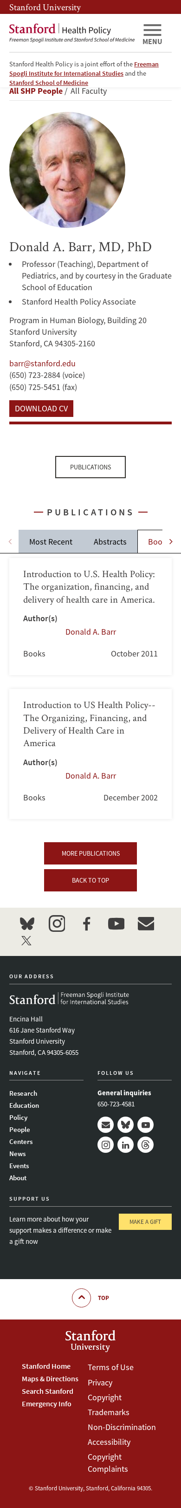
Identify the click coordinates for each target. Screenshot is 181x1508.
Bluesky (125, 1125)
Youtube (145, 1125)
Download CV (41, 408)
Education (24, 1105)
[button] (171, 541)
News (17, 1153)
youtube (116, 923)
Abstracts (110, 541)
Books (159, 541)
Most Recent (50, 541)
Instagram (105, 1145)
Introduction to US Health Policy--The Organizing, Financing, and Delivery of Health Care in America (90, 754)
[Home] (72, 33)
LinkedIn (125, 1145)
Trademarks (108, 1412)
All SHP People (36, 90)
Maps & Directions (50, 1378)
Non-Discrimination (122, 1427)
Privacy (100, 1382)
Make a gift (145, 1222)
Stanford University (45, 7)
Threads (145, 1145)
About (17, 1177)
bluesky (27, 923)
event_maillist (145, 923)
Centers (20, 1141)
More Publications (91, 853)
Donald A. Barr (90, 631)
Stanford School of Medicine (48, 82)
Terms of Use (111, 1367)
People (19, 1129)
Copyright (105, 1397)
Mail (105, 1125)
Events (19, 1165)
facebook (86, 923)
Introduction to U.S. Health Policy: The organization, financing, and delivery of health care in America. (90, 616)
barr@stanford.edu (42, 363)
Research (23, 1093)
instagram (56, 923)
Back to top (90, 880)
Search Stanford (47, 1391)
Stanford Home (46, 1366)
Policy (18, 1117)
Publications (90, 467)
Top (103, 1298)
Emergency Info (46, 1403)
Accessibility (109, 1441)
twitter (27, 940)
